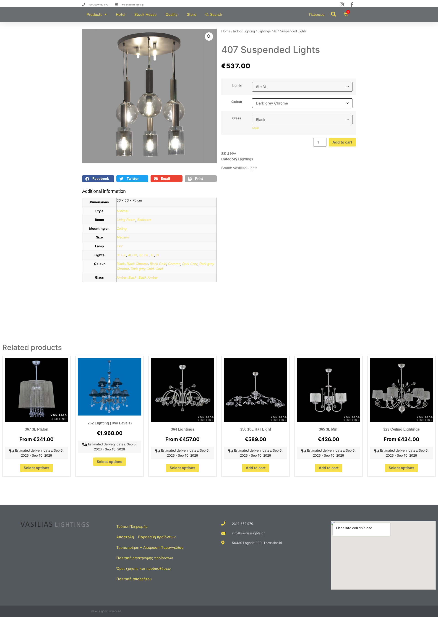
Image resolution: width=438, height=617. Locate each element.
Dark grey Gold (142, 269)
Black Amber (148, 277)
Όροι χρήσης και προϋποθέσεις (143, 568)
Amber (122, 277)
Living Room (126, 220)
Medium (123, 237)
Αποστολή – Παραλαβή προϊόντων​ (146, 537)
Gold (159, 269)
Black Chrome (137, 264)
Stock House (145, 14)
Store (191, 14)
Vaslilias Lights (245, 168)
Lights (237, 85)
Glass (236, 118)
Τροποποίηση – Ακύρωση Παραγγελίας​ (149, 547)
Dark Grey (190, 264)
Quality (172, 14)
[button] (333, 14)
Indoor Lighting (244, 31)
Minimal (122, 211)
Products (94, 14)
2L (158, 255)
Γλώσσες (316, 14)
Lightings (264, 31)
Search (216, 14)
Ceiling (122, 228)
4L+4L (133, 255)
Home (225, 31)
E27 (120, 246)
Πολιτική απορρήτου (134, 579)
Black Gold (158, 264)
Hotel (120, 14)
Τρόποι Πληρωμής (132, 526)
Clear (255, 127)
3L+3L (121, 255)
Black (121, 264)
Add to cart (342, 142)
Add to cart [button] (256, 467)
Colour (236, 101)
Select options (36, 467)
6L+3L (144, 255)
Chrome (174, 264)
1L (152, 255)
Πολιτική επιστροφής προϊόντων (144, 558)
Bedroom (144, 220)
